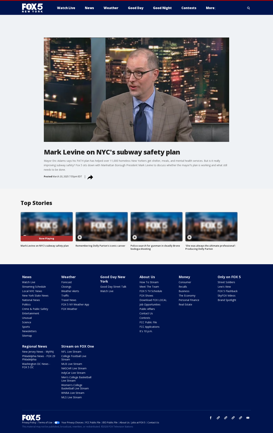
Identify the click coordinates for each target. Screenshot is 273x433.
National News (31, 300)
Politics (26, 304)
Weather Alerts (70, 291)
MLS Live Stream (71, 397)
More (210, 8)
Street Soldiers (226, 282)
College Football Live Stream (73, 357)
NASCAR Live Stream (74, 368)
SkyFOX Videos (226, 295)
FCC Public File (148, 322)
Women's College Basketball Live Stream (75, 386)
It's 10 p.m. (145, 331)
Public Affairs (147, 309)
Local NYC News (32, 291)
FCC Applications (149, 326)
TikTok (226, 418)
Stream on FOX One (77, 346)
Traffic (65, 295)
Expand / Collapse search (248, 8)
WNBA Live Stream (72, 393)
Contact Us (146, 313)
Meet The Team (149, 286)
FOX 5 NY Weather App (75, 304)
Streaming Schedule (34, 286)
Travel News (68, 300)
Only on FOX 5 (229, 277)
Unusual (27, 318)
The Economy (187, 295)
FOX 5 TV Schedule (150, 291)
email (248, 418)
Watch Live (28, 282)
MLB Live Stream (71, 364)
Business (184, 291)
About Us (147, 277)
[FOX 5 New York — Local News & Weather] (34, 8)
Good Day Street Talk (113, 286)
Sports (26, 326)
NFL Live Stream (71, 351)
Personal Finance (189, 300)
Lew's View (224, 286)
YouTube (233, 418)
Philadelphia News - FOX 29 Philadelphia (38, 357)
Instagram (218, 418)
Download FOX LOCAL (153, 300)
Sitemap (27, 335)
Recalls (183, 286)
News (26, 277)
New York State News (35, 295)
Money (184, 277)
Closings (66, 286)
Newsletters (29, 331)
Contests (144, 318)
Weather (68, 277)
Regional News (34, 346)
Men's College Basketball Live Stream (76, 378)
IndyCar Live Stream (73, 373)
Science (26, 322)
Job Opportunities (149, 304)
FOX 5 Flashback (228, 291)
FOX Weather (69, 309)
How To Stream (149, 282)
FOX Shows (146, 295)
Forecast (66, 282)
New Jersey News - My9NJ (38, 351)
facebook (211, 418)
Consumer (185, 282)
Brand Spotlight (227, 300)
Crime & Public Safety (35, 309)
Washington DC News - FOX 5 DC (36, 365)
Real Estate (185, 304)
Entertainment (30, 313)
